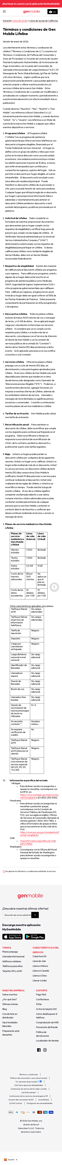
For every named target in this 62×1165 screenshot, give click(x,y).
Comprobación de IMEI (47, 1022)
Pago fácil (41, 994)
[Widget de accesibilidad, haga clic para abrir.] (54, 587)
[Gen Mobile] (31, 11)
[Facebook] (39, 1050)
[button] (10, 1160)
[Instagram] (45, 1050)
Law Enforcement (28, 1092)
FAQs (39, 1004)
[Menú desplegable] (4, 11)
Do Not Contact (16, 1103)
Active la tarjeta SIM (46, 1009)
